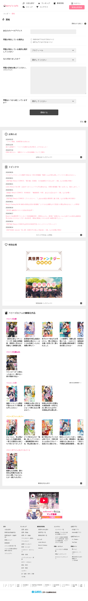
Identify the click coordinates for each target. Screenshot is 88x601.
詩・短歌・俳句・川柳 (27, 573)
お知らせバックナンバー (44, 157)
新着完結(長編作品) (10, 532)
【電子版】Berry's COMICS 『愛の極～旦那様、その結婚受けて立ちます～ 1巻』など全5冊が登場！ (39, 181)
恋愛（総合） (25, 529)
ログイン (77, 3)
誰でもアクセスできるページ (43, 42)
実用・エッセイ (25, 547)
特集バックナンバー (60, 554)
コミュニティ (8, 553)
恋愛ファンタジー (26, 544)
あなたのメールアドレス (12, 31)
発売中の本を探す (43, 529)
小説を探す (30, 3)
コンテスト (44, 7)
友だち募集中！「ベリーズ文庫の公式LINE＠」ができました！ (27, 147)
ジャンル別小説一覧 (10, 545)
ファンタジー (25, 541)
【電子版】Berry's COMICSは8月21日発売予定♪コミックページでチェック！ (31, 224)
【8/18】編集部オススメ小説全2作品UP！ (20, 210)
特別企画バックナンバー (44, 303)
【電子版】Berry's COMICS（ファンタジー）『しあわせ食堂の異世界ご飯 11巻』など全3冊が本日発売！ (41, 198)
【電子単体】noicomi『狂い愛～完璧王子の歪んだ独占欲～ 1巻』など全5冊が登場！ (34, 230)
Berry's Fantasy (42, 545)
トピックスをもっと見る (44, 235)
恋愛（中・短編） (26, 535)
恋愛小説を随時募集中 (74, 382)
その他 (23, 576)
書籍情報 (60, 3)
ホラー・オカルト (26, 562)
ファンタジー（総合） (27, 538)
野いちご (74, 549)
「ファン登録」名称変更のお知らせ (18, 141)
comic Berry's (42, 542)
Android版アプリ (76, 532)
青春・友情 (24, 554)
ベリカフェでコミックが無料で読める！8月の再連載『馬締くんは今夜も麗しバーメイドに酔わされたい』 (41, 175)
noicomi (40, 548)
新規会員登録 (77, 7)
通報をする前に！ (78, 23)
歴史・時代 (24, 565)
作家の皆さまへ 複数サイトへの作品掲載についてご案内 (25, 152)
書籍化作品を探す (44, 483)
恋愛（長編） (25, 532)
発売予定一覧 (42, 532)
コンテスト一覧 (59, 529)
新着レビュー (8, 540)
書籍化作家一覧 (42, 535)
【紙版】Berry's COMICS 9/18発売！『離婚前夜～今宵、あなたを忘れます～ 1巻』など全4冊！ (38, 192)
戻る (82, 122)
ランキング (45, 3)
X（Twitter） (75, 539)
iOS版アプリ (75, 529)
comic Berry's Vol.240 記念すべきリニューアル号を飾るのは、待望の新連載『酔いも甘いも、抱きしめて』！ (43, 187)
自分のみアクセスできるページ (43, 39)
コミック (29, 7)
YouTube (74, 542)
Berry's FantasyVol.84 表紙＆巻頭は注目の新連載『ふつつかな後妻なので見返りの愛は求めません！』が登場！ (43, 204)
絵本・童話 (24, 568)
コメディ (23, 570)
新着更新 (7, 543)
